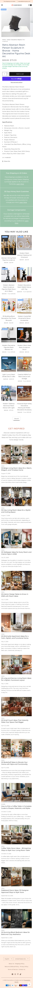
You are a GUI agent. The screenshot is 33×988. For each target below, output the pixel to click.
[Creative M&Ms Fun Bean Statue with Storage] (24, 364)
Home (4, 39)
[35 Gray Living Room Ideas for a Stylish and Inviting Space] (16, 496)
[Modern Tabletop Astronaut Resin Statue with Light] (8, 393)
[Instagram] (15, 974)
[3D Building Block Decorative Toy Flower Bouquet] (8, 305)
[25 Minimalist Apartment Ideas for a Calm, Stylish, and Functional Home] (16, 622)
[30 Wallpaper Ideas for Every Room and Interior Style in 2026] (16, 538)
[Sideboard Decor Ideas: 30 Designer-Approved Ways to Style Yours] (16, 876)
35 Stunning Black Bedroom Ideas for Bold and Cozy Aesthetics (15, 933)
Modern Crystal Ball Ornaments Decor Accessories (24, 318)
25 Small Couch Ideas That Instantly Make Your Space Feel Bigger (14, 721)
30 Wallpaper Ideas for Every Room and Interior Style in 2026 (16, 553)
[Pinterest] (18, 974)
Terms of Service (13, 969)
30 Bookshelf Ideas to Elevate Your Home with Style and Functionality (14, 763)
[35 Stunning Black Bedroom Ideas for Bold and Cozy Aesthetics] (16, 918)
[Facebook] (12, 974)
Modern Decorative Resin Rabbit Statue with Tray (24, 287)
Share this (7, 161)
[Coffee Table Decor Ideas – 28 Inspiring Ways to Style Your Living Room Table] (16, 834)
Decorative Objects (16, 39)
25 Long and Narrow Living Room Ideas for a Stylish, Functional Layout (16, 679)
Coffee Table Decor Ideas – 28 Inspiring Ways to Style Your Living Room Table (16, 849)
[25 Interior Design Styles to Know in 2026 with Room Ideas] (16, 580)
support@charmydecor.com (24, 1)
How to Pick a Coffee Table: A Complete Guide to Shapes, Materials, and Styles (16, 807)
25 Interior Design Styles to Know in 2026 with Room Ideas (14, 595)
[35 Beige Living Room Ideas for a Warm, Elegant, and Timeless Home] (16, 454)
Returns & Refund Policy (12, 966)
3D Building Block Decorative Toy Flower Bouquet (8, 318)
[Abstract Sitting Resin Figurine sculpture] (8, 245)
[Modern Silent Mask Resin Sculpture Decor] (24, 334)
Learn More (20, 184)
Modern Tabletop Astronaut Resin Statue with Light (9, 406)
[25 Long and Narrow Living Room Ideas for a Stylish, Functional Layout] (16, 664)
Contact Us (22, 969)
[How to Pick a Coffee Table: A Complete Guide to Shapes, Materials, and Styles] (16, 792)
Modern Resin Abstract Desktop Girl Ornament (24, 255)
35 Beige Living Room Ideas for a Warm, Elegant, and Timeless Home (16, 469)
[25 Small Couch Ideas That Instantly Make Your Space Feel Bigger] (16, 706)
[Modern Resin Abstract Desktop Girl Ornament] (24, 242)
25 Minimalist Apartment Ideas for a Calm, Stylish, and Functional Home (15, 637)
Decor (8, 39)
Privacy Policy (24, 966)
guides (3, 804)
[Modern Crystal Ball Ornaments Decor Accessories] (24, 305)
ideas (2, 466)
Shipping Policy (19, 963)
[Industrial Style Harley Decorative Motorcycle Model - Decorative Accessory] (24, 393)
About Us (11, 963)
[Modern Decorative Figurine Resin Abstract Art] (8, 334)
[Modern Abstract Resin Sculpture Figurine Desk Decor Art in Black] (8, 274)
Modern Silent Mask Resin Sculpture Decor (24, 347)
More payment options (16, 82)
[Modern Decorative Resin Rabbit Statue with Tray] (24, 274)
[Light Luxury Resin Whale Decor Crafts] (8, 364)
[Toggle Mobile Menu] (3, 5)
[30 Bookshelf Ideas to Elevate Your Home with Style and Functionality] (16, 748)
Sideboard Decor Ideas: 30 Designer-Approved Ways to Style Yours (15, 891)
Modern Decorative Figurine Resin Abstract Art (8, 347)
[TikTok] (20, 974)
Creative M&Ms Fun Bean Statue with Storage (24, 376)
